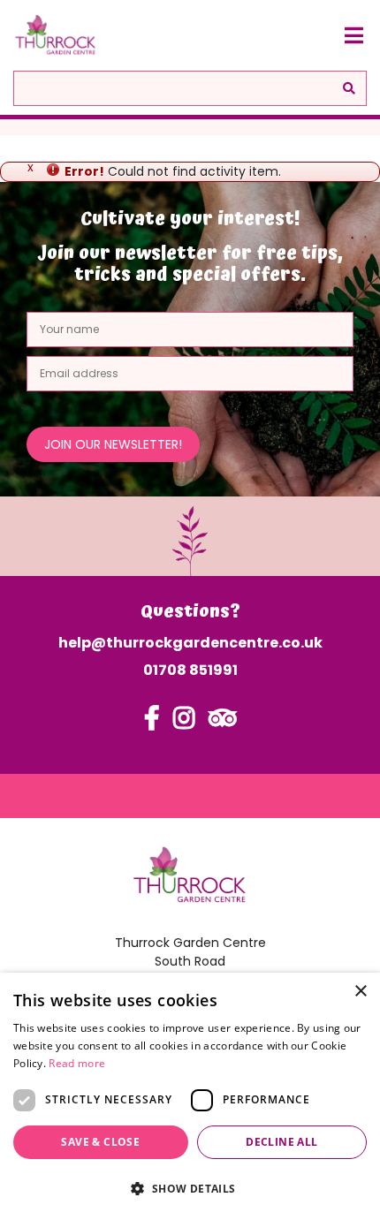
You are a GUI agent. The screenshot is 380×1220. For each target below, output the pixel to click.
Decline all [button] (281, 1141)
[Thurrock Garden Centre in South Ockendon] (55, 35)
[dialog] (190, 1096)
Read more (77, 1063)
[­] (152, 726)
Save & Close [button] (100, 1141)
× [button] (360, 991)
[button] (190, 1189)
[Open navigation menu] (353, 35)
